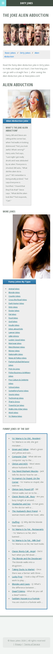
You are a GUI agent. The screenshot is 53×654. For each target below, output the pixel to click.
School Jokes (14, 387)
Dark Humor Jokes (16, 303)
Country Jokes (14, 296)
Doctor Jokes (14, 310)
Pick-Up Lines (14, 369)
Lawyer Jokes (14, 332)
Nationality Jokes (16, 354)
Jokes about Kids (16, 329)
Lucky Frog (17, 576)
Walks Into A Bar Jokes (18, 409)
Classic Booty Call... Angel (23, 551)
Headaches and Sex (21, 503)
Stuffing (16, 522)
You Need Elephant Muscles (25, 471)
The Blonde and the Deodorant (27, 558)
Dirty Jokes (13, 307)
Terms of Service (32, 644)
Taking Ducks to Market (23, 569)
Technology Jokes (16, 398)
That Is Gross (14, 401)
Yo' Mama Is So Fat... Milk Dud (26, 540)
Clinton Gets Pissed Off (23, 489)
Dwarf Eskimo (18, 591)
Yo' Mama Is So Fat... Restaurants (28, 529)
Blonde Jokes (14, 292)
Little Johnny (14, 336)
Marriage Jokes (15, 343)
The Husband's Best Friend (25, 511)
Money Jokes (14, 350)
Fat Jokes (12, 314)
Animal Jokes (14, 288)
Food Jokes (13, 318)
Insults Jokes (14, 325)
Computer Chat (19, 456)
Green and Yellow (20, 449)
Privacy (18, 644)
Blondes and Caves (21, 584)
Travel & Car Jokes (16, 405)
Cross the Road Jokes (18, 299)
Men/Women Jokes (17, 347)
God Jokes (13, 321)
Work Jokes (13, 412)
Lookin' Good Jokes (17, 339)
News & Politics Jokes (18, 358)
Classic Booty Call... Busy (23, 496)
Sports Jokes (14, 394)
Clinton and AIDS (20, 463)
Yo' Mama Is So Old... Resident (26, 438)
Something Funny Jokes (19, 390)
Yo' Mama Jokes (15, 416)
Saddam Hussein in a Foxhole (26, 598)
